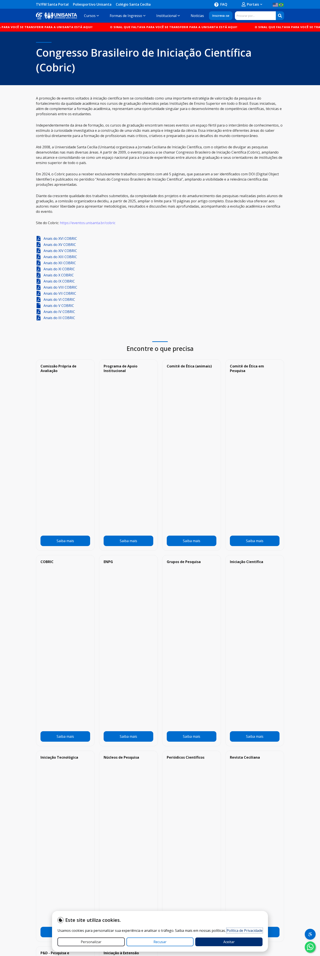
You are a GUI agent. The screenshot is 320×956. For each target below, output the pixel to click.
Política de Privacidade (245, 930)
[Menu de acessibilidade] (310, 934)
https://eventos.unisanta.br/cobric (87, 222)
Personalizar (91, 941)
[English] (275, 4)
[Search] (280, 15)
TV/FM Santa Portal (52, 4)
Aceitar (229, 941)
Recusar (160, 941)
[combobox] (255, 15)
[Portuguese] (281, 4)
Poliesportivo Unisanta (92, 4)
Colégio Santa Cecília (133, 4)
